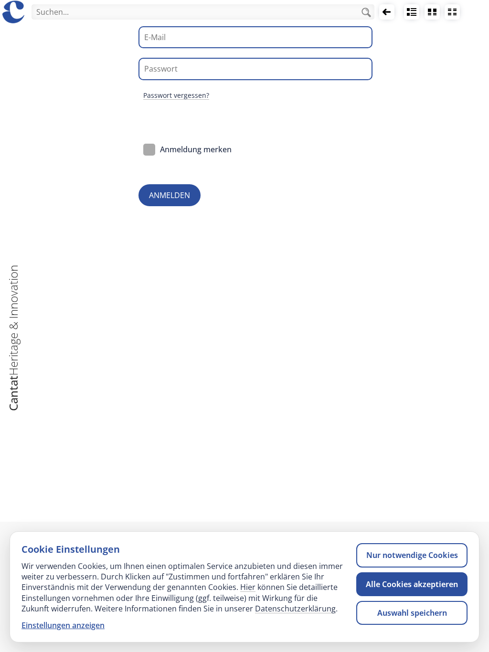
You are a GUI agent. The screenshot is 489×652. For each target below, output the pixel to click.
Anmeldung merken (196, 149)
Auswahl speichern (412, 613)
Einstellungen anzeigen (63, 625)
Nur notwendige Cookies (412, 555)
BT (431, 12)
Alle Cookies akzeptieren (412, 584)
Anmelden (169, 195)
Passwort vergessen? (176, 95)
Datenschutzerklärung (295, 608)
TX (452, 12)
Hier (247, 587)
